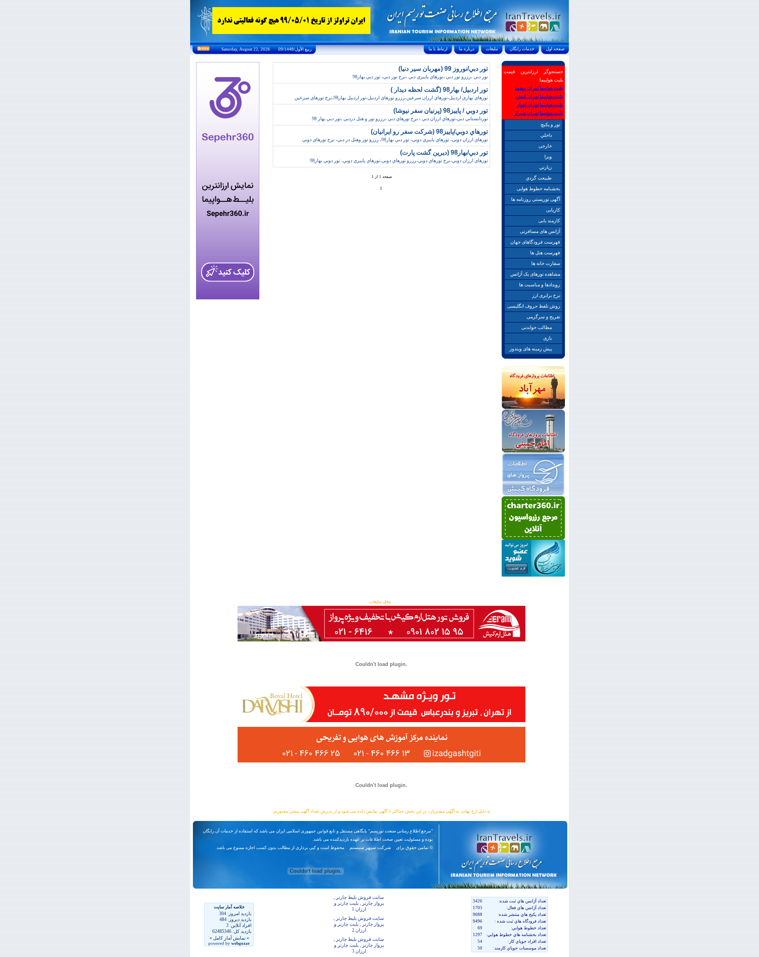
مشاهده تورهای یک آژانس (535, 274)
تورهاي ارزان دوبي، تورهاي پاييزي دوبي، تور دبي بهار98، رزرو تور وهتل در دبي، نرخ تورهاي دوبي (395, 139)
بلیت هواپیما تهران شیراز (538, 113)
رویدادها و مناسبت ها (539, 284)
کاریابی (553, 210)
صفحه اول (555, 48)
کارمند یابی (549, 220)
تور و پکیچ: (550, 124)
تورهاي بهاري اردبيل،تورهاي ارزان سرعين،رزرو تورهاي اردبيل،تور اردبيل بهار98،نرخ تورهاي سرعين (391, 97)
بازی (547, 338)
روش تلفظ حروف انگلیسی (533, 306)
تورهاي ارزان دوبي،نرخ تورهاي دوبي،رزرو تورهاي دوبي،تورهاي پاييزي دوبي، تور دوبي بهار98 (399, 160)
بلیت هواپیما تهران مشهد (539, 88)
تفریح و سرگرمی (543, 317)
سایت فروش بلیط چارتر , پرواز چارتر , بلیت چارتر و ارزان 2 (359, 924)
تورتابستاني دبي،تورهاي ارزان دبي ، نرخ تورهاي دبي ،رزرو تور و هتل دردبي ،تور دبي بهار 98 (400, 118)
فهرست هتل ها (545, 252)
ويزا (548, 156)
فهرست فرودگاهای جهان (535, 242)
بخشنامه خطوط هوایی (538, 188)
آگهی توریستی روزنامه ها (535, 199)
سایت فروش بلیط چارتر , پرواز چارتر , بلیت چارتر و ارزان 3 (359, 945)
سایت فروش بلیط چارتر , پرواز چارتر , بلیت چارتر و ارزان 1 (359, 903)
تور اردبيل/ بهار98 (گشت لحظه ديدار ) (439, 89)
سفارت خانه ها (545, 263)
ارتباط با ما (438, 48)
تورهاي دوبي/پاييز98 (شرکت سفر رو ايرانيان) (429, 131)
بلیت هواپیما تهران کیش (539, 96)
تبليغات (492, 48)
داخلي (546, 135)
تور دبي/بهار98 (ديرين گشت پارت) (444, 152)
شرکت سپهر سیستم (370, 847)
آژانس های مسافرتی (540, 231)
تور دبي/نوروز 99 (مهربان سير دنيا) (443, 68)
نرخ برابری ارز (546, 295)
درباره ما (467, 48)
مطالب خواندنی (536, 327)
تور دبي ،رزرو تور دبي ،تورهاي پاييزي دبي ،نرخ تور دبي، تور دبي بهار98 (420, 76)
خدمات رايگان (522, 48)
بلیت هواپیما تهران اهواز (540, 105)
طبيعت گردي (539, 178)
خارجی (545, 146)
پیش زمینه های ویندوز (531, 349)
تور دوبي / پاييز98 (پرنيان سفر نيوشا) (440, 110)
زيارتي (545, 167)
